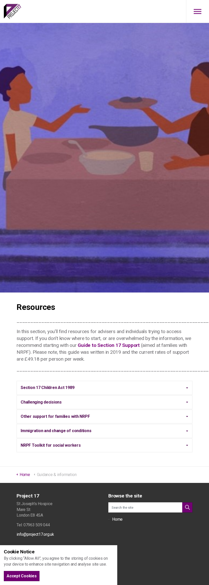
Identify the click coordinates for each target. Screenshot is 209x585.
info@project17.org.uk (35, 534)
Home (117, 519)
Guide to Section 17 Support (109, 345)
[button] (187, 507)
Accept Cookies (22, 576)
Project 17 (12, 11)
